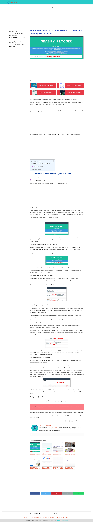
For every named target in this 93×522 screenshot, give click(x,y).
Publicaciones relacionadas (37, 169)
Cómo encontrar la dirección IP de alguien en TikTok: (40, 164)
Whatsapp (63, 2)
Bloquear (50, 2)
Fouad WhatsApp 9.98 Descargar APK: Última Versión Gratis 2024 (16, 42)
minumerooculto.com (54, 427)
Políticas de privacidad (44, 517)
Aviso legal (26, 517)
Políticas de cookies (34, 517)
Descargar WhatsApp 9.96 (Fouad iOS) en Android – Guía (17, 45)
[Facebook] (31, 434)
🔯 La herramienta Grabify (37, 166)
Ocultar (43, 2)
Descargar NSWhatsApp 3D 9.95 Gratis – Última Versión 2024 (17, 31)
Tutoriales (71, 2)
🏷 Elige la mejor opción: (37, 168)
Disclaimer (52, 517)
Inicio (37, 2)
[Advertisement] (18, 16)
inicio (31, 7)
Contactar (58, 517)
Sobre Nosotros (80, 2)
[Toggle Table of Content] (51, 161)
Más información (65, 520)
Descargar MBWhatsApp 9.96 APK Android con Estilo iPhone (17, 38)
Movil (56, 2)
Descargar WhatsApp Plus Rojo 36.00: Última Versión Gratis (16, 34)
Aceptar (58, 520)
